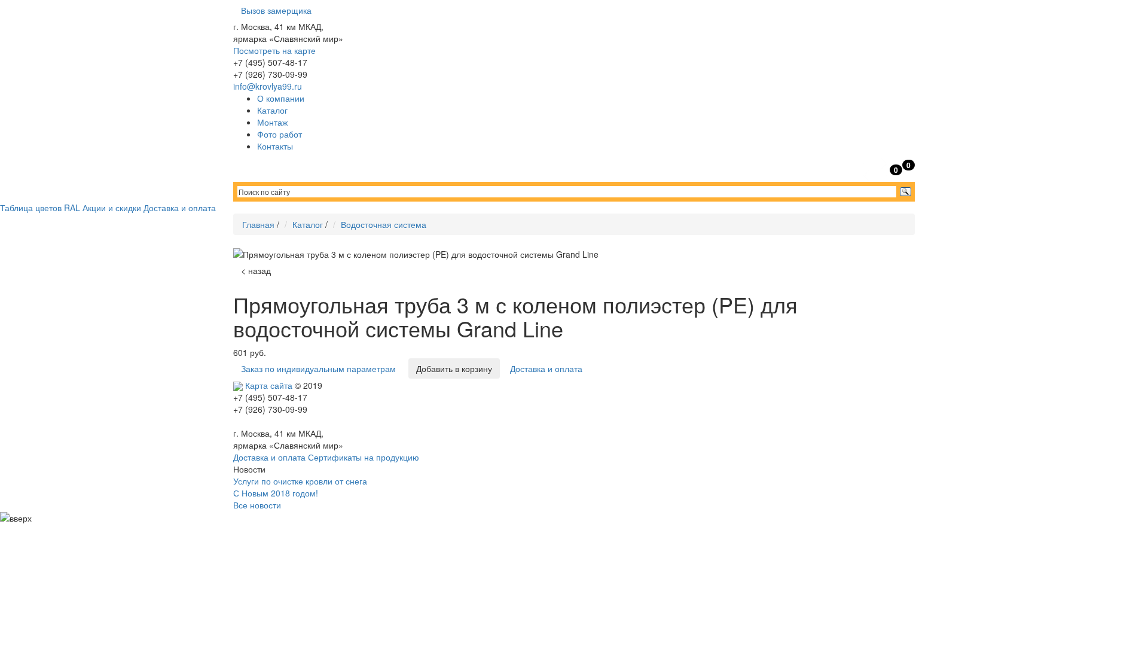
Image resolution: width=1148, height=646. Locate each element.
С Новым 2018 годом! (275, 493)
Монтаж (272, 122)
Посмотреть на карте (274, 50)
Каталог (272, 110)
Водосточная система (383, 224)
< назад (256, 270)
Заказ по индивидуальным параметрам (318, 368)
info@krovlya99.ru (267, 86)
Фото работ (279, 134)
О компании (280, 98)
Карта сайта (268, 385)
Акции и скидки (112, 208)
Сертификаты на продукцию (363, 457)
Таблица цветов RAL (40, 208)
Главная (258, 224)
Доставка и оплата (180, 208)
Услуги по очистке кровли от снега (300, 481)
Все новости (257, 505)
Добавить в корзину (454, 368)
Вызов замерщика (276, 10)
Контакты (275, 146)
